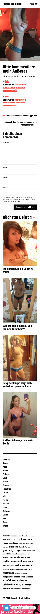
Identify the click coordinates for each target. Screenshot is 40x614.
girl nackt (22, 551)
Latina (5, 493)
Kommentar (7, 142)
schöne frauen (10, 585)
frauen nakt (22, 543)
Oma (5, 507)
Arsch (5, 463)
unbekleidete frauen (16, 589)
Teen (5, 522)
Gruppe (6, 485)
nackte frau (8, 561)
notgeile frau (24, 573)
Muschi (6, 504)
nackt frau (27, 569)
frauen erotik (6, 540)
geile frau (7, 551)
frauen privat (29, 543)
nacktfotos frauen (16, 569)
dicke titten (25, 536)
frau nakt (21, 547)
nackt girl (17, 573)
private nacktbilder (27, 577)
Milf (4, 496)
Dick (5, 478)
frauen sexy (6, 547)
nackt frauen (8, 573)
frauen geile (18, 540)
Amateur (6, 459)
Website (5, 188)
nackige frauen (8, 557)
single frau (22, 585)
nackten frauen (8, 565)
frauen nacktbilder (10, 543)
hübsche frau (31, 551)
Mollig (5, 500)
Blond (5, 470)
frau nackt (13, 547)
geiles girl (15, 551)
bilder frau (7, 536)
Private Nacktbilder (12, 4)
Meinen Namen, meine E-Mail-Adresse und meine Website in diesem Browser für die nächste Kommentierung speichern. (19, 199)
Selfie (7, 81)
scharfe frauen (9, 87)
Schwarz (6, 511)
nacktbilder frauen (22, 557)
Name (5, 168)
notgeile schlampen (11, 577)
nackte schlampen (23, 565)
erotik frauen (31, 536)
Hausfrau (7, 489)
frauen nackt (27, 539)
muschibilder (7, 554)
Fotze (5, 481)
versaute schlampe (26, 589)
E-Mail (5, 178)
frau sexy (27, 547)
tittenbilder (6, 588)
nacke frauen (25, 554)
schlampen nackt (10, 90)
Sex (4, 518)
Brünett (6, 474)
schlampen (20, 87)
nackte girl (30, 562)
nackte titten (6, 570)
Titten (5, 526)
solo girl (28, 585)
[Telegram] (6, 607)
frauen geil (13, 540)
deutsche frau (16, 536)
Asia (5, 467)
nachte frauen (20, 85)
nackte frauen (20, 561)
